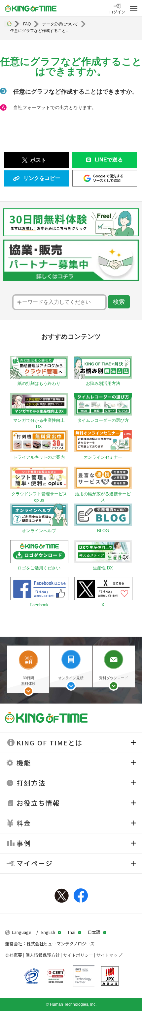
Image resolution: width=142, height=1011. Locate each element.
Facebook (81, 895)
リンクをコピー (41, 178)
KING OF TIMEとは (50, 742)
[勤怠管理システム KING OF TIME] (30, 8)
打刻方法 (31, 783)
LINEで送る (109, 159)
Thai (71, 932)
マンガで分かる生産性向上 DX (39, 423)
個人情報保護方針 (42, 955)
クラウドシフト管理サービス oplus (39, 497)
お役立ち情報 (38, 803)
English (48, 932)
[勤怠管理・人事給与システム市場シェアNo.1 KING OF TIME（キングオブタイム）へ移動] (9, 24)
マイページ (35, 863)
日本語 (94, 932)
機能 (24, 762)
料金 (24, 823)
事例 (24, 843)
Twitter (61, 895)
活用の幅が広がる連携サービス (103, 497)
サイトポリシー (78, 955)
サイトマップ (109, 955)
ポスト (38, 160)
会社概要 (13, 955)
